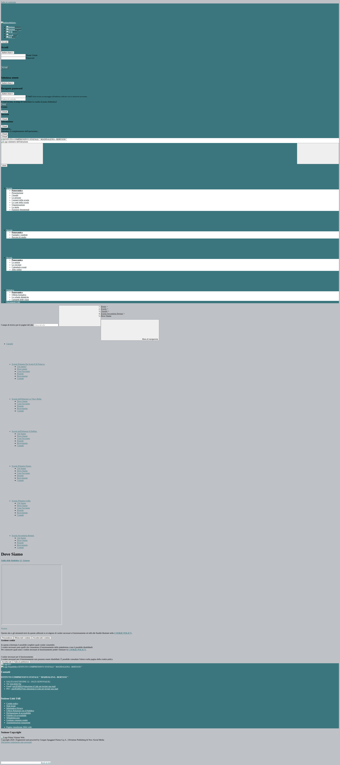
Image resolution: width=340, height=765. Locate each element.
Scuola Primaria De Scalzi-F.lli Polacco (28, 364)
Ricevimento (22, 376)
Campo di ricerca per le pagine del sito (17, 325)
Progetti (20, 374)
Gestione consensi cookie (17, 720)
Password (30, 58)
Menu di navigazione (150, 339)
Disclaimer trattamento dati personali (16, 742)
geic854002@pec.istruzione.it (34, 689)
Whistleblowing (13, 718)
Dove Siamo (22, 401)
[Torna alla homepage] (170, 139)
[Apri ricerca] (318, 153)
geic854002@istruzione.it (34, 686)
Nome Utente (31, 55)
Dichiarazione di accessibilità (18, 713)
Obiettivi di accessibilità (16, 715)
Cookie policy (12, 703)
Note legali (11, 706)
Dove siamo (22, 369)
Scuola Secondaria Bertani (112, 314)
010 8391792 (15, 684)
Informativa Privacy (14, 708)
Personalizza (7, 638)
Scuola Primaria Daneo (22, 466)
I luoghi (104, 311)
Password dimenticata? (10, 63)
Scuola (104, 309)
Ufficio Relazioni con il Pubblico (20, 711)
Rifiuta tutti (23, 638)
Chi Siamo (21, 434)
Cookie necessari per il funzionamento (17, 657)
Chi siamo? (21, 366)
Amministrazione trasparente (18, 722)
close (4, 165)
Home (103, 306)
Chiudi (4, 112)
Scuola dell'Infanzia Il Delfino (24, 431)
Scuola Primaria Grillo (21, 501)
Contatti (20, 378)
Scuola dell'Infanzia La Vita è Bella (27, 399)
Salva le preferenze (21, 662)
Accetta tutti (41, 638)
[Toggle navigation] (22, 153)
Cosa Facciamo (23, 371)
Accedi (4, 42)
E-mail (29, 96)
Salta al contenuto (8, 2)
